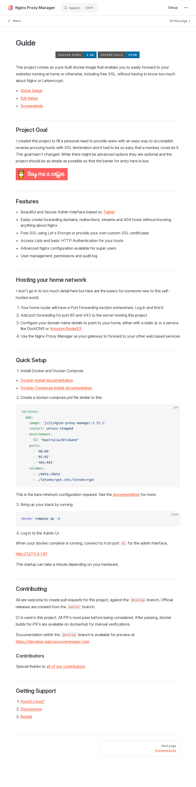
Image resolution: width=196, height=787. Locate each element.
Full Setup (29, 98)
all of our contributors (65, 666)
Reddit (26, 716)
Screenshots (32, 105)
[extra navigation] (186, 7)
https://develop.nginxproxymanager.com (52, 641)
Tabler (109, 212)
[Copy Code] (172, 412)
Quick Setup (32, 90)
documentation (126, 494)
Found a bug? (33, 701)
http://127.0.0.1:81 (31, 553)
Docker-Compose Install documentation (56, 388)
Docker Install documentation (47, 380)
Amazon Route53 (65, 328)
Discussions (31, 709)
